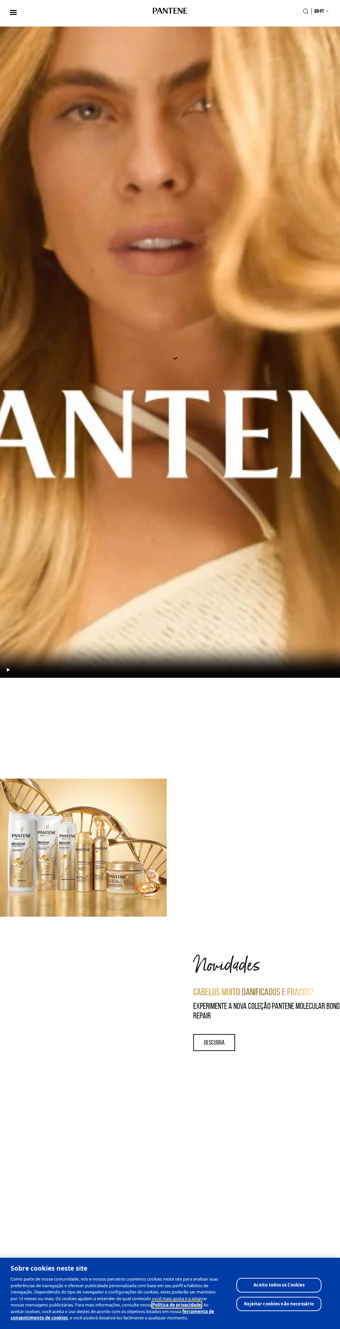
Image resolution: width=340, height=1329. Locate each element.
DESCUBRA (214, 1042)
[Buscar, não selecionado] (305, 11)
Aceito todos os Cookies (278, 1285)
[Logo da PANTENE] (170, 11)
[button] (13, 12)
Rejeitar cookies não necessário (279, 1304)
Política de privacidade (176, 1305)
